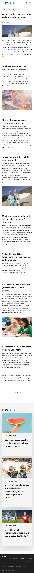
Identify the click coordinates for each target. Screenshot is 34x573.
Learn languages (9, 9)
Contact (23, 558)
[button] (30, 3)
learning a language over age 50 (13, 49)
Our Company (13, 558)
